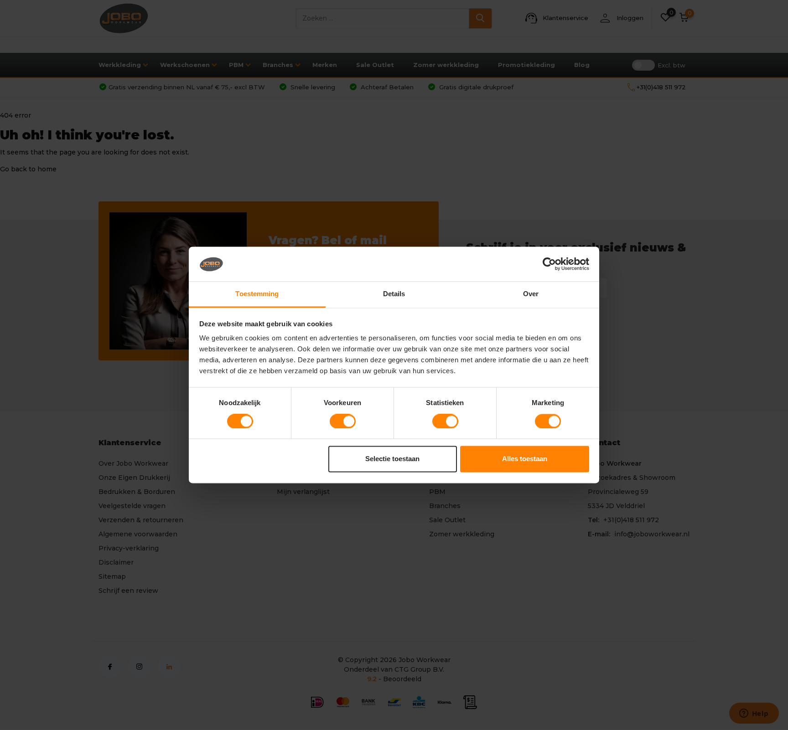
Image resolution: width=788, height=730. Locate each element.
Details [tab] (394, 294)
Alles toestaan (524, 459)
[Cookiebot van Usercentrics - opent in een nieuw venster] (549, 264)
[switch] (343, 421)
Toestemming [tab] (257, 294)
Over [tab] (531, 294)
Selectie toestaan (392, 459)
